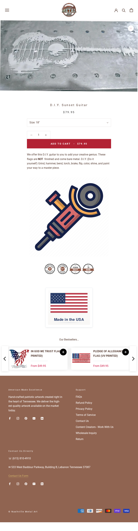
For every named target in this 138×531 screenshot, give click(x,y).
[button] (125, 352)
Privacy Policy (84, 408)
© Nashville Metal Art (23, 511)
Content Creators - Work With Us (94, 427)
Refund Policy (84, 402)
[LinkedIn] (42, 418)
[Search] (124, 10)
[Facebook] (9, 418)
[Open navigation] (7, 10)
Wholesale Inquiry (86, 433)
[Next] (133, 358)
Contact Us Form (18, 475)
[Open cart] (131, 10)
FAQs (79, 396)
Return (79, 439)
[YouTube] (34, 418)
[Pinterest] (26, 418)
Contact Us (82, 421)
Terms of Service (86, 415)
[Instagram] (17, 418)
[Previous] (5, 358)
